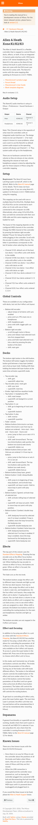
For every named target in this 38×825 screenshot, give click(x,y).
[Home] (3, 29)
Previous (9, 800)
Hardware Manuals (14, 29)
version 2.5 (14, 22)
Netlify (5, 821)
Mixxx (20, 3)
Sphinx (13, 817)
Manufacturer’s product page (16, 80)
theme (24, 817)
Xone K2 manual (24, 184)
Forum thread (10, 82)
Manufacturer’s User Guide (15, 85)
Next (30, 800)
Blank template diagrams (14, 87)
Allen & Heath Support (18, 795)
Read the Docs (10, 819)
